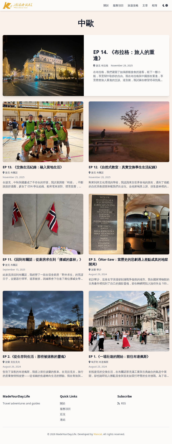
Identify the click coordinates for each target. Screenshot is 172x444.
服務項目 (118, 5)
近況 (62, 414)
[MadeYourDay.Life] (17, 5)
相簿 (154, 5)
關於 (106, 5)
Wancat (98, 434)
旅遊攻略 (133, 5)
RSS (123, 403)
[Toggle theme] (165, 5)
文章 (145, 5)
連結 (62, 419)
